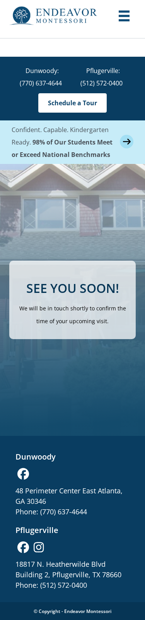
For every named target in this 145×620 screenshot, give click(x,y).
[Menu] (124, 15)
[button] (23, 474)
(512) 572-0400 (101, 83)
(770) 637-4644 (41, 83)
